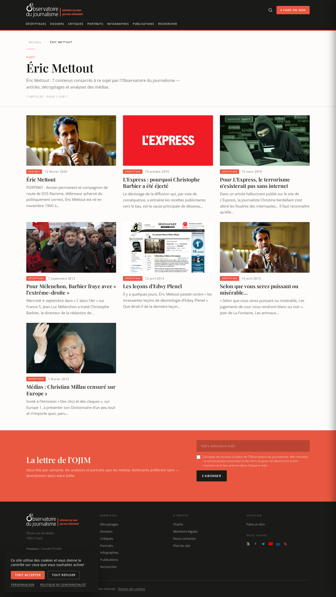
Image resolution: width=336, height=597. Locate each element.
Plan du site (181, 545)
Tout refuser (64, 575)
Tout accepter (28, 575)
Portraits (95, 24)
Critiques (75, 24)
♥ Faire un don (293, 10)
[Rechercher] (270, 10)
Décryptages (36, 24)
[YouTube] (271, 544)
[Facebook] (255, 544)
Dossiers (57, 24)
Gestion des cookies (131, 589)
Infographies (118, 24)
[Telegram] (263, 544)
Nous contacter (184, 538)
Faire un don (255, 524)
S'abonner (211, 476)
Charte (178, 524)
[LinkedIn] (278, 544)
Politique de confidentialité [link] (63, 584)
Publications (143, 24)
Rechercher (167, 24)
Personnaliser (22, 584)
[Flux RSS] (285, 544)
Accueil (35, 42)
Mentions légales (185, 531)
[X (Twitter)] (248, 544)
